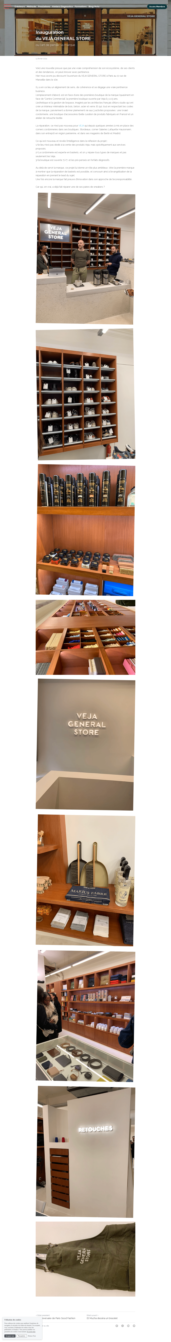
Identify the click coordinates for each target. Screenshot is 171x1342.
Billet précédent (43, 1315)
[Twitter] (122, 1326)
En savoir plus (31, 1332)
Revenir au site (43, 1326)
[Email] (134, 1326)
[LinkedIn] (128, 1326)
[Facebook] (117, 1326)
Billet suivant (92, 1315)
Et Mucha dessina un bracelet (102, 1318)
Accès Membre (157, 6)
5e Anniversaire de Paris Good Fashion (55, 1318)
